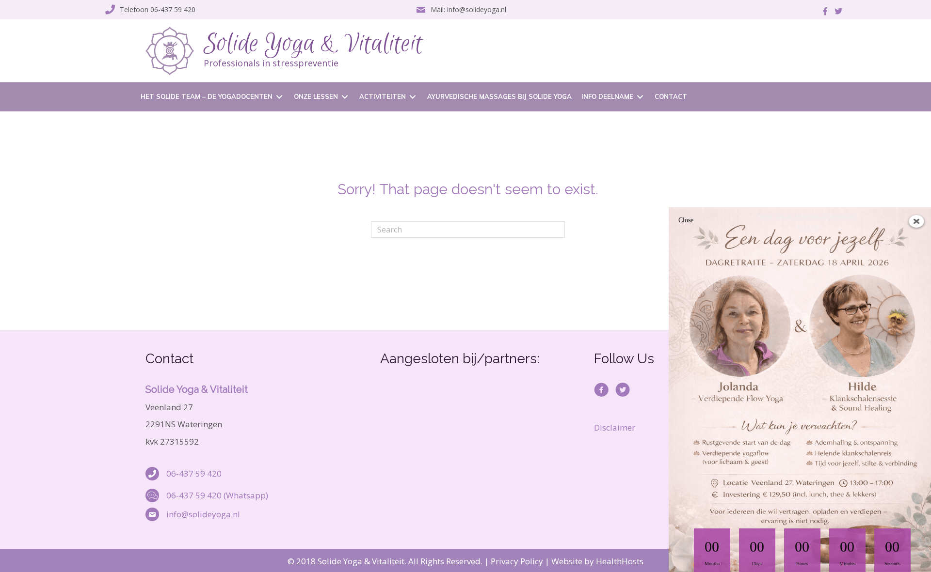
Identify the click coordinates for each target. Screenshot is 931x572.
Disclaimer (614, 427)
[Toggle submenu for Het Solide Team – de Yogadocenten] (279, 96)
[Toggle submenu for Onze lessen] (345, 96)
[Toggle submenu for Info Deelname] (640, 96)
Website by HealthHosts (597, 561)
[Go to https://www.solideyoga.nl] (388, 51)
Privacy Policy (517, 561)
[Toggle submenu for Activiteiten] (412, 96)
